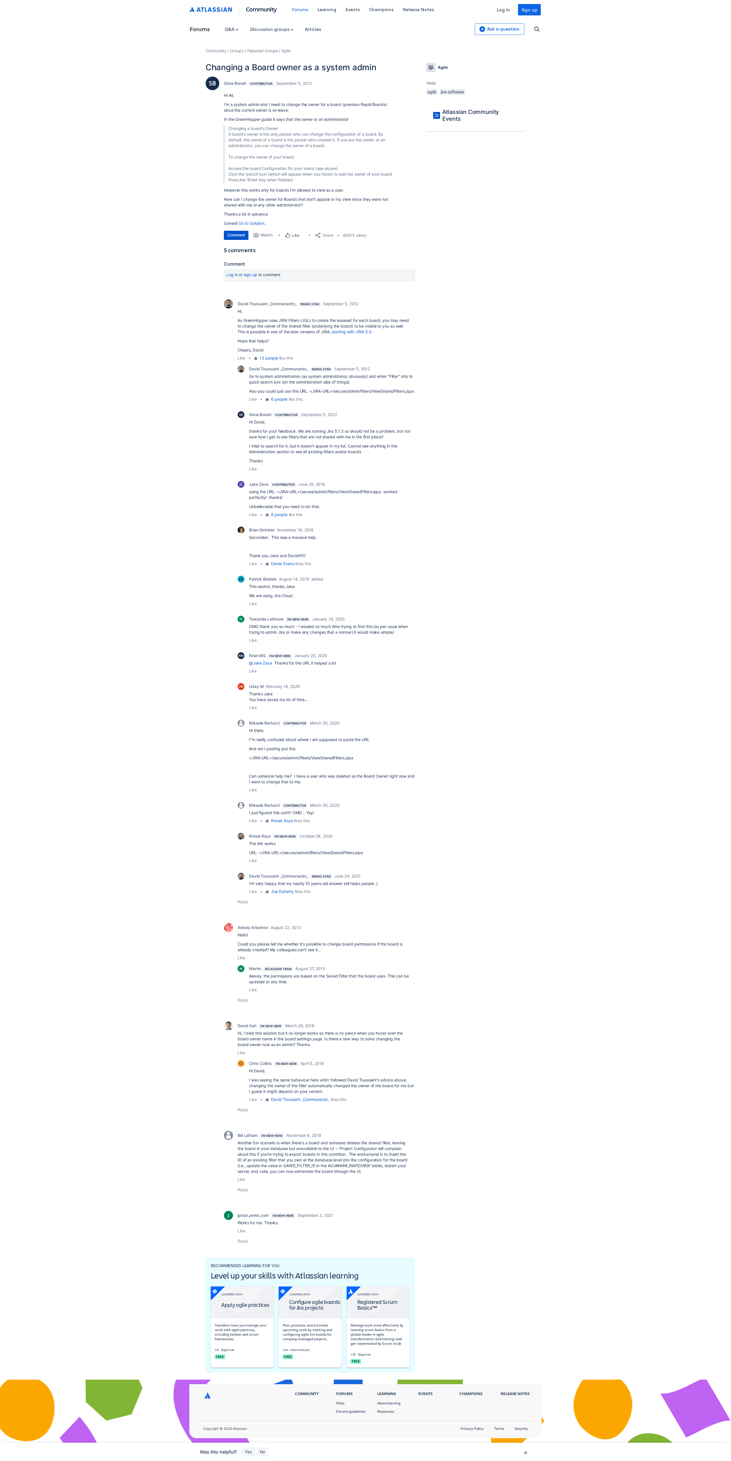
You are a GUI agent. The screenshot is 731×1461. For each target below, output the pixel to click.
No (262, 1451)
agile (431, 91)
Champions (381, 9)
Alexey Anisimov (253, 927)
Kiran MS (257, 655)
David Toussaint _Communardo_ (267, 303)
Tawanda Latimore (266, 619)
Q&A (230, 29)
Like (241, 358)
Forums (300, 9)
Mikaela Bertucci (264, 723)
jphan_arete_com (253, 1215)
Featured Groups (262, 50)
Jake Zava (258, 484)
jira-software (452, 91)
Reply (243, 901)
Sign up (529, 10)
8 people (279, 514)
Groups (237, 50)
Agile (286, 50)
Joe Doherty (282, 891)
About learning (388, 1403)
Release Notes (418, 9)
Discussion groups (270, 29)
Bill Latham (248, 1135)
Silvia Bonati (235, 83)
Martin (255, 968)
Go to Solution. (252, 223)
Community (261, 9)
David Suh (247, 1025)
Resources (385, 1411)
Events (353, 9)
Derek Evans (282, 563)
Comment (236, 234)
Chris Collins (260, 1063)
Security (521, 1428)
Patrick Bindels (263, 579)
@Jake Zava (260, 663)
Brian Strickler (262, 529)
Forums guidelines (350, 1411)
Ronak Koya (282, 820)
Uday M (256, 686)
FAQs (340, 1403)
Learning (327, 9)
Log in (503, 10)
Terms (499, 1428)
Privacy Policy (472, 1428)
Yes (248, 1451)
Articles (313, 29)
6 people (279, 399)
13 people (269, 358)
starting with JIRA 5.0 (351, 331)
